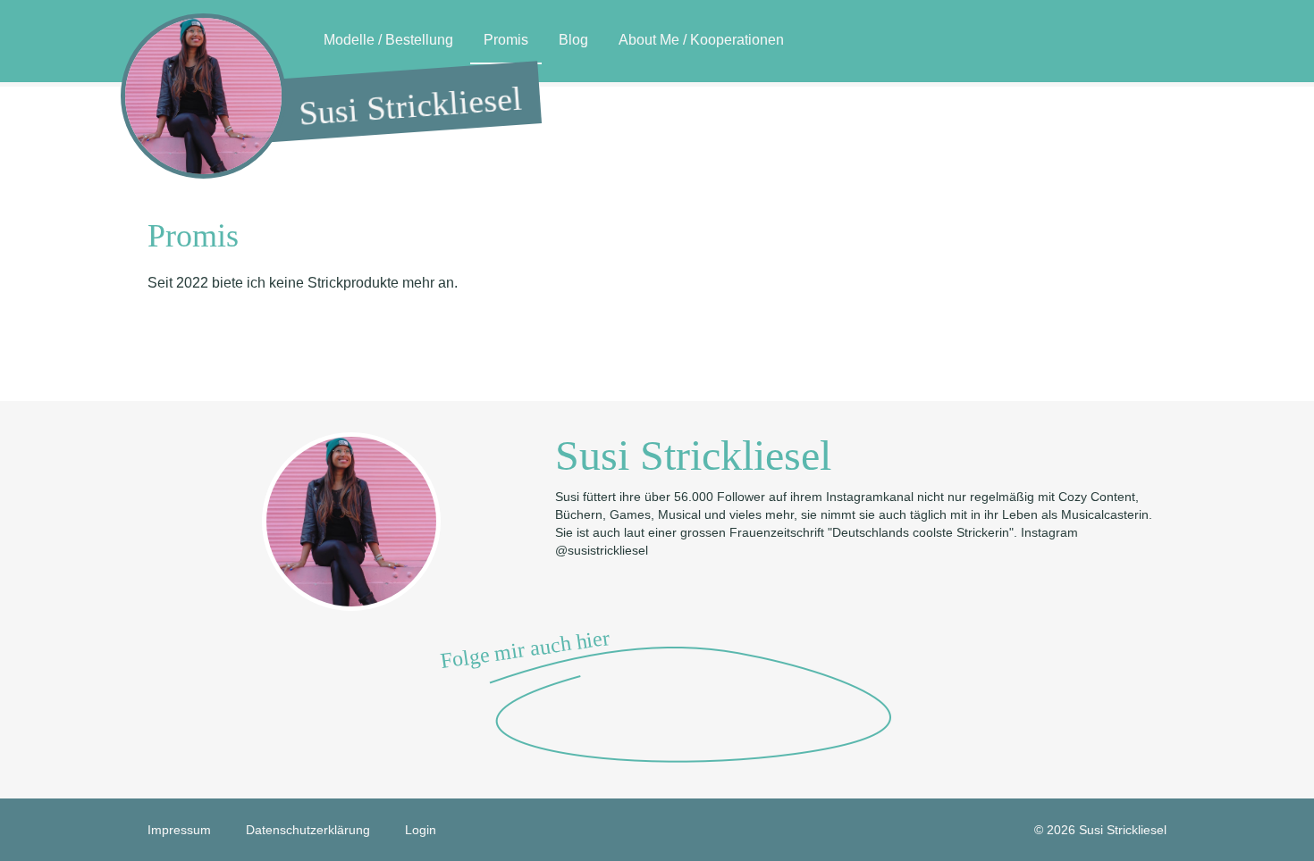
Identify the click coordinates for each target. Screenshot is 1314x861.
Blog (573, 39)
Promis (506, 39)
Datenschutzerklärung (308, 830)
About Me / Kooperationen (701, 39)
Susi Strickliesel (410, 105)
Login (420, 830)
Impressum (179, 830)
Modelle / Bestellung (388, 39)
